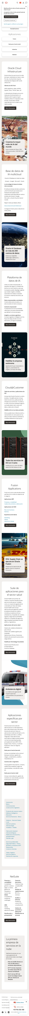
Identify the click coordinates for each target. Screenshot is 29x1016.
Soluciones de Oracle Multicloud (12, 206)
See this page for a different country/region (13, 24)
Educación (9, 815)
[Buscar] (17, 3)
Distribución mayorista (12, 856)
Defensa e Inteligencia (11, 813)
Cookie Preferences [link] (14, 999)
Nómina (6, 511)
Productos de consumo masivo (14, 811)
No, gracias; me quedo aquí (10, 20)
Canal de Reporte (5, 999)
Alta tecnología (10, 825)
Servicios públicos (11, 854)
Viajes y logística (10, 852)
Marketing (7, 517)
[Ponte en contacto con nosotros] (26, 3)
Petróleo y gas (10, 838)
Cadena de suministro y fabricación (13, 504)
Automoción (9, 802)
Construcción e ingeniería (12, 807)
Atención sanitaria (11, 824)
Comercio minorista (11, 849)
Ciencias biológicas (11, 833)
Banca (7, 804)
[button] (3, 3)
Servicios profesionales (12, 842)
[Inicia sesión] (23, 3)
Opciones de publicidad (6, 1002)
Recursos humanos (9, 510)
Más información (10, 108)
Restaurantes (9, 847)
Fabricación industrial (11, 831)
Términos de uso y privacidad (16, 997)
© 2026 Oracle (5, 997)
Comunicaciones (10, 806)
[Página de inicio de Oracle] (6, 3)
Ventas (6, 519)
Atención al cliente (9, 521)
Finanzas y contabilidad (10, 502)
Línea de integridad (5, 1007)
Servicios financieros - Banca (13, 816)
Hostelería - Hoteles (11, 827)
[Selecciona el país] (20, 3)
